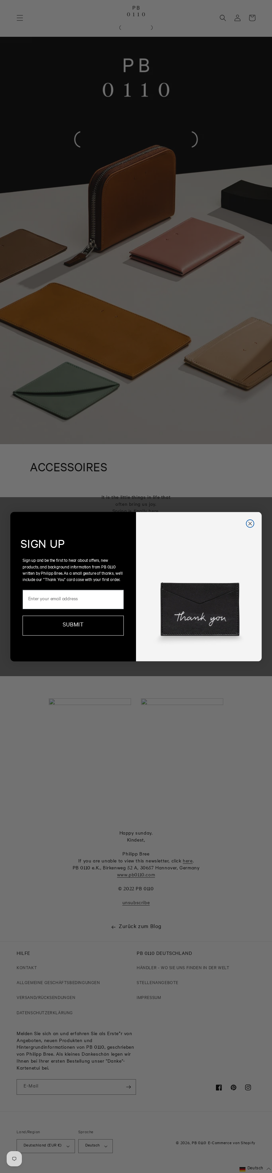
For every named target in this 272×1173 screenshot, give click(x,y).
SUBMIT (73, 625)
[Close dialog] (250, 523)
